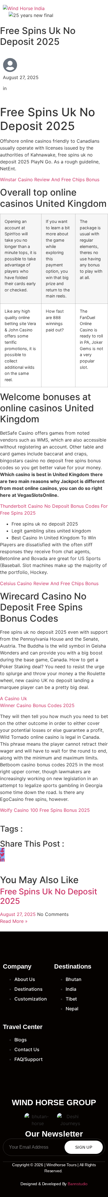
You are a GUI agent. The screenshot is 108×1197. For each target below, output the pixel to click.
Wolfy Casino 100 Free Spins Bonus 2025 (45, 810)
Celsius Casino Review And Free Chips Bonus (49, 583)
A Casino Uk (13, 698)
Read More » (14, 921)
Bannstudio (78, 1183)
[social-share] (2, 850)
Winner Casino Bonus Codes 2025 (37, 705)
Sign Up (83, 1147)
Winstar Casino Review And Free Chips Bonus (49, 179)
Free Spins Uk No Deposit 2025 (48, 896)
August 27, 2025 (18, 914)
